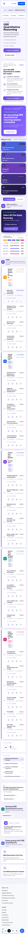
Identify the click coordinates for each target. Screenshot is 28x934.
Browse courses (8, 799)
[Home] (5, 10)
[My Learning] (9, 931)
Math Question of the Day (8, 898)
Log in (14, 3)
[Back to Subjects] (2, 10)
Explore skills (10, 55)
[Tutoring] (13, 931)
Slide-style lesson (12, 224)
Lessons (14, 15)
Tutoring (6, 15)
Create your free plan (13, 98)
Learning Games (6, 925)
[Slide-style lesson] (12, 301)
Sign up (22, 3)
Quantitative (10, 199)
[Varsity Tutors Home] (4, 3)
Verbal (21, 199)
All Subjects (5, 890)
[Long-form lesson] (8, 301)
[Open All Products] (22, 931)
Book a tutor (11, 132)
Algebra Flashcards (7, 893)
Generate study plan (13, 50)
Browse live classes (9, 795)
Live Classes (5, 900)
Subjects (10, 10)
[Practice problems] (20, 317)
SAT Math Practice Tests (8, 895)
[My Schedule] (16, 931)
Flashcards (22, 15)
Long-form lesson (10, 228)
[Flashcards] (16, 317)
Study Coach (5, 917)
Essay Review (5, 920)
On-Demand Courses (7, 903)
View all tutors (7, 815)
